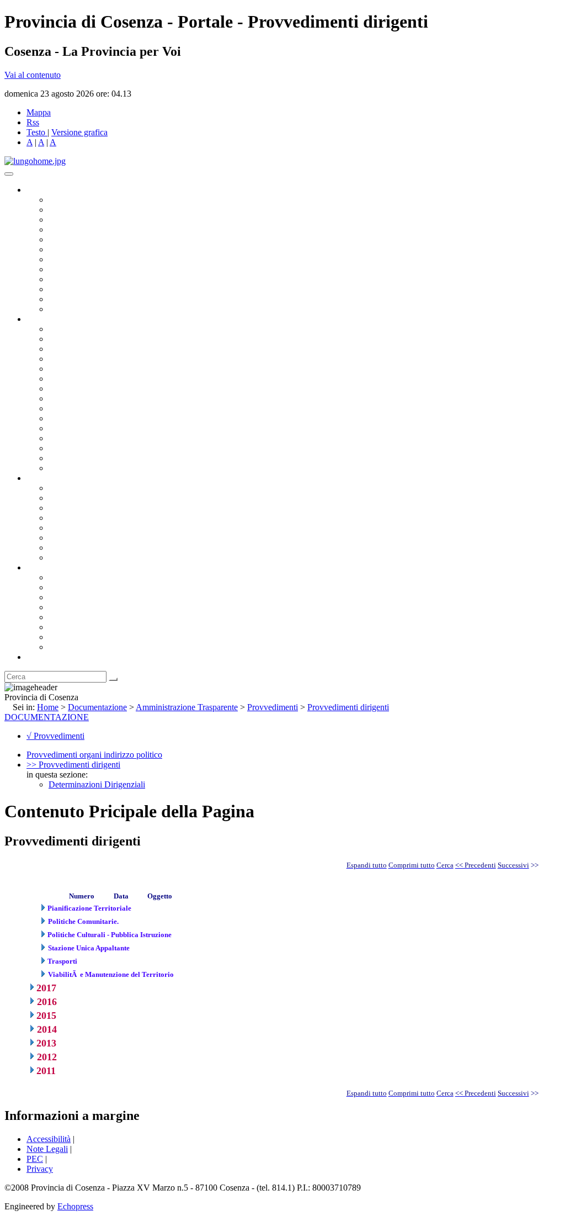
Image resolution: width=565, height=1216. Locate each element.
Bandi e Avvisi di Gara (88, 498)
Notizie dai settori (79, 299)
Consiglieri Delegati (83, 219)
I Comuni (65, 627)
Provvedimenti (272, 707)
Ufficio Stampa (75, 289)
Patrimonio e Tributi (83, 388)
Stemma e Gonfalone (85, 577)
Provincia (43, 567)
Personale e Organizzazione (97, 358)
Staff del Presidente (82, 468)
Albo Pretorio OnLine (87, 488)
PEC (34, 1159)
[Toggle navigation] (8, 174)
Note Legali (47, 1149)
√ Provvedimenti (55, 736)
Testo (35, 132)
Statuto (61, 547)
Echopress (75, 1206)
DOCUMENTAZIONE (46, 717)
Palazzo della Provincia (89, 587)
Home (47, 707)
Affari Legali (71, 368)
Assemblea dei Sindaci (88, 229)
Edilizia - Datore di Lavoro (95, 438)
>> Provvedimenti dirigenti (73, 764)
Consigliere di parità (84, 259)
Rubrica (39, 657)
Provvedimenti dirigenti (348, 707)
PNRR (60, 398)
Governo (41, 189)
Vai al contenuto (32, 75)
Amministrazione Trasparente (100, 527)
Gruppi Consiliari (79, 249)
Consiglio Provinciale (86, 209)
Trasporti (64, 408)
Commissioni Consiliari (89, 239)
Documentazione (55, 478)
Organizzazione (53, 319)
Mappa (38, 112)
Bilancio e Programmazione (97, 348)
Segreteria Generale (83, 458)
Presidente (66, 199)
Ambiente (66, 428)
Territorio (65, 617)
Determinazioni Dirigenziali (97, 784)
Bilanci (61, 517)
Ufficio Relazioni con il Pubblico (106, 279)
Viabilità (63, 448)
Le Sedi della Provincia (89, 597)
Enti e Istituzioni (77, 647)
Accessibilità (48, 1139)
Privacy (39, 1168)
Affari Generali (75, 338)
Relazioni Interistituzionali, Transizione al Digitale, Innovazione (159, 378)
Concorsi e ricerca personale (98, 507)
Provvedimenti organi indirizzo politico (94, 754)
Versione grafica (79, 132)
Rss (32, 122)
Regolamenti (71, 557)
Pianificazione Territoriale (93, 418)
